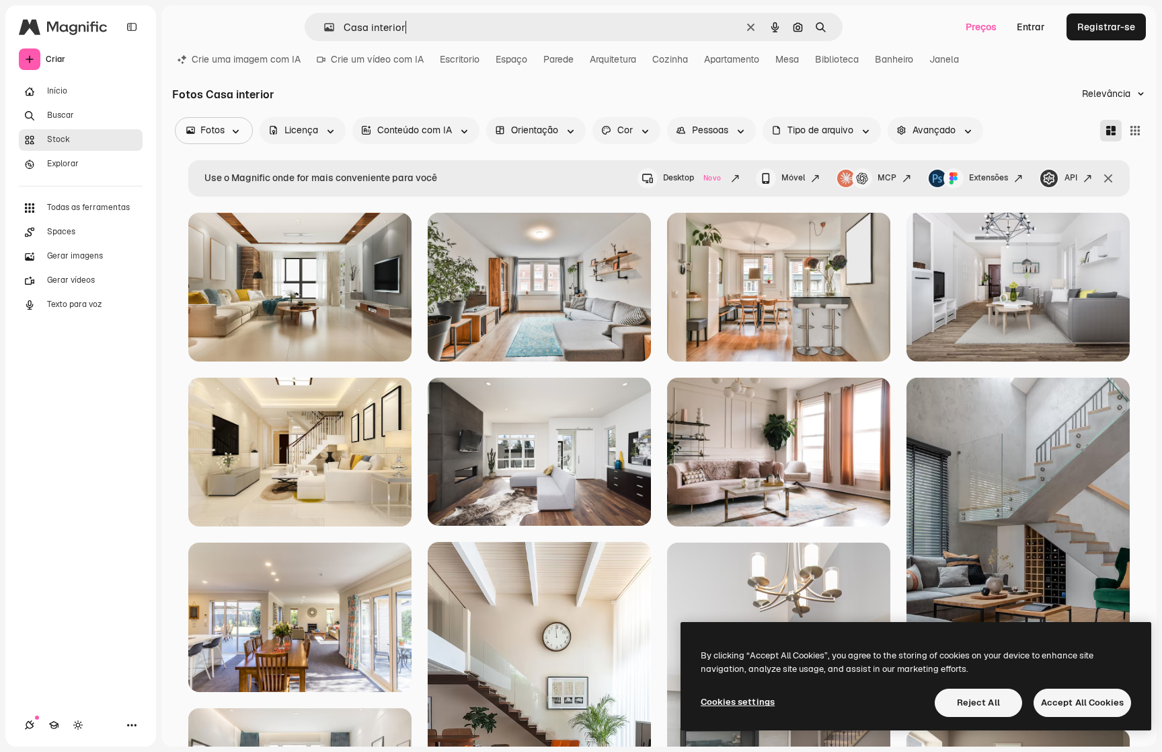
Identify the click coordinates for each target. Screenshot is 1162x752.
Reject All (978, 702)
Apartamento (731, 59)
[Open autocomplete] (323, 27)
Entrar (1031, 27)
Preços (981, 27)
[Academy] (54, 725)
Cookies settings (738, 702)
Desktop (692, 177)
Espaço (511, 59)
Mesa (787, 59)
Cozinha (670, 59)
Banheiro (894, 59)
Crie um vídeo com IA (377, 59)
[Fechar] (1108, 178)
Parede (558, 59)
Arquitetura (613, 59)
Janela (944, 59)
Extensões (988, 177)
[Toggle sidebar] (132, 27)
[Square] (1135, 130)
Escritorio (459, 59)
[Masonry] (1111, 130)
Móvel (793, 177)
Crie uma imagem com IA (246, 59)
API (1070, 177)
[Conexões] (29, 725)
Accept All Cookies (1082, 702)
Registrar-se (1106, 27)
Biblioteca (837, 59)
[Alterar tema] (78, 725)
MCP (887, 177)
